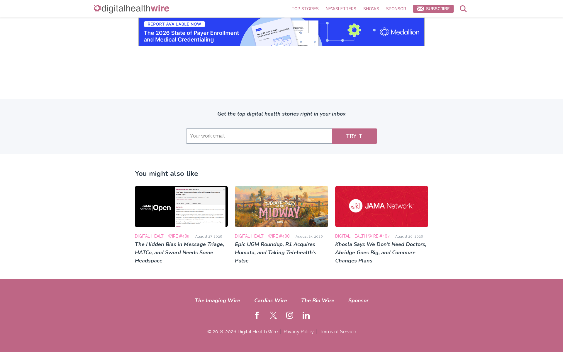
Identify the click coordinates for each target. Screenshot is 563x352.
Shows (371, 8)
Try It (354, 136)
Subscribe (438, 8)
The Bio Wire (317, 300)
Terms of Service (338, 331)
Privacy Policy (299, 331)
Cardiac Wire (270, 300)
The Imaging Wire (217, 300)
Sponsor (396, 8)
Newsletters (341, 8)
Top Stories (305, 8)
